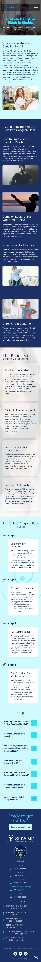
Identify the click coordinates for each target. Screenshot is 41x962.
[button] (36, 7)
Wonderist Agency (24, 959)
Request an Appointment (20, 827)
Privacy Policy (33, 949)
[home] (11, 7)
